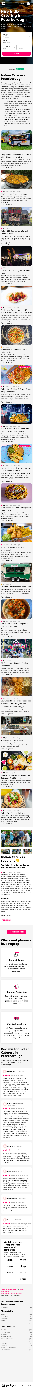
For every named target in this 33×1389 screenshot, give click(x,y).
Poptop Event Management (9, 1289)
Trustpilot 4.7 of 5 (23, 1386)
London (3, 1314)
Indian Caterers (5, 1291)
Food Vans (4, 1345)
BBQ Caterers (5, 1330)
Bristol (3, 1321)
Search (22, 3)
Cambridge (4, 1307)
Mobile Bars (4, 1334)
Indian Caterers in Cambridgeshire (11, 1293)
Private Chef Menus (6, 1336)
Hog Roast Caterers (6, 1332)
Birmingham (4, 1316)
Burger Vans (4, 1341)
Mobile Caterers (5, 1350)
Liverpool (3, 1323)
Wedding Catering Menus (8, 1347)
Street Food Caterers (7, 1339)
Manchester (4, 1318)
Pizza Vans (4, 1343)
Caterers (22, 1289)
